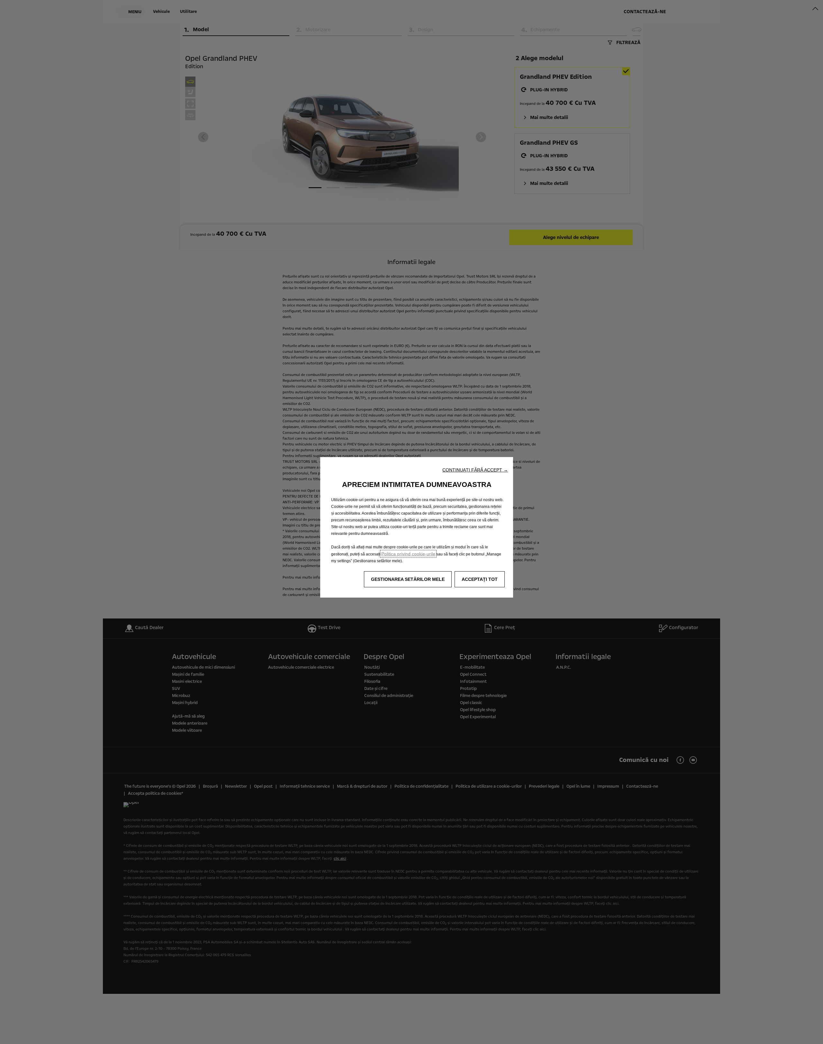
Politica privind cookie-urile (408, 553)
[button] (475, 469)
